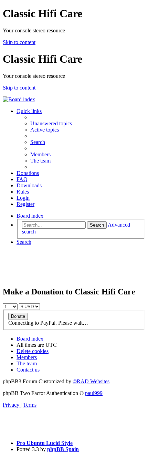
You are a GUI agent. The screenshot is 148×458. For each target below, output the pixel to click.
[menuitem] (51, 123)
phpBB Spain (63, 449)
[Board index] (19, 99)
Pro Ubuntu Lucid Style (45, 443)
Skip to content (19, 42)
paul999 (94, 393)
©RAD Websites (91, 381)
